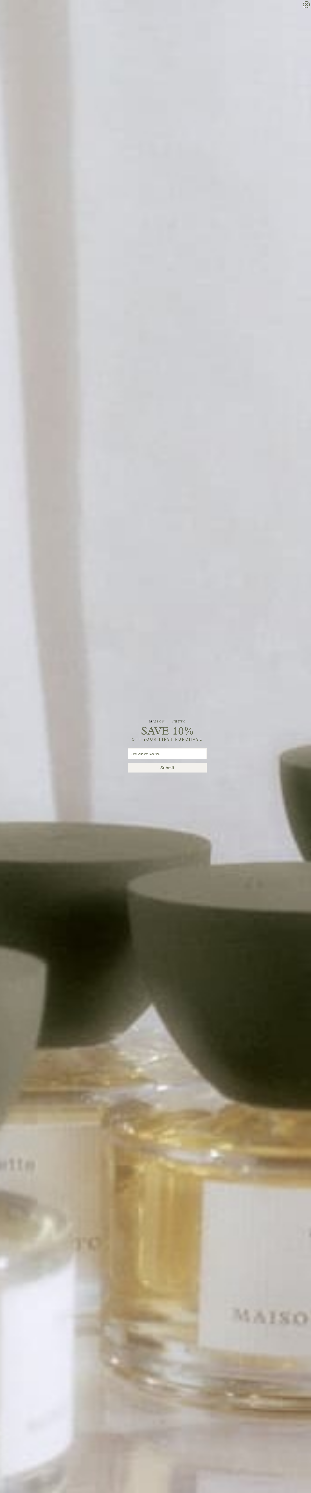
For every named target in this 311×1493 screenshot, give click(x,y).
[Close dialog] (306, 4)
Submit (167, 767)
